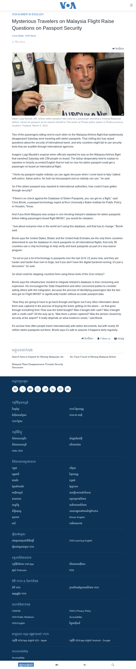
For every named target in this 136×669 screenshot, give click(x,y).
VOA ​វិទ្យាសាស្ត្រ (76, 409)
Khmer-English (77, 517)
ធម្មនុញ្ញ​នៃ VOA (19, 593)
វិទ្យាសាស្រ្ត (73, 474)
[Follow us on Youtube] (30, 389)
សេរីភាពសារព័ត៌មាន (78, 505)
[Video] (57, 665)
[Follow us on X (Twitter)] (22, 389)
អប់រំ (14, 523)
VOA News (30, 35)
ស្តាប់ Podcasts (19, 570)
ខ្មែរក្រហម (73, 486)
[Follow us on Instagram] (37, 389)
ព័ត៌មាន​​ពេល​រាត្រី (19, 444)
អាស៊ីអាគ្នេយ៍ (17, 492)
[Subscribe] (68, 389)
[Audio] (85, 665)
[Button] (118, 49)
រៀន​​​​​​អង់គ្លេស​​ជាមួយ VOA (23, 547)
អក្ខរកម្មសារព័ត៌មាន (77, 499)
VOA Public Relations (23, 617)
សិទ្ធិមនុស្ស (16, 511)
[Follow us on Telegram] (45, 389)
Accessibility (75, 617)
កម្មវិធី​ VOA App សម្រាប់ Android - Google (89, 640)
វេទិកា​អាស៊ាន (75, 444)
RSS (71, 570)
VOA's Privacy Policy (80, 611)
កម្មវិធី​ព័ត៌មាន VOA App (23, 564)
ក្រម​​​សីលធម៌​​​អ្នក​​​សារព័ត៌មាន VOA (84, 587)
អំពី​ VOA (16, 587)
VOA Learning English (80, 540)
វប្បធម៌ (72, 480)
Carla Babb (18, 35)
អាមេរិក (15, 480)
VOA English (18, 623)
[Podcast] (60, 389)
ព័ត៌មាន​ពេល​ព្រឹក (19, 438)
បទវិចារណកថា (75, 523)
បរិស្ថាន (72, 468)
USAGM (16, 611)
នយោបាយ (16, 499)
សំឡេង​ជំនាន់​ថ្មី (75, 438)
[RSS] (53, 389)
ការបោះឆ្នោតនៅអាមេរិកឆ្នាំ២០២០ (83, 511)
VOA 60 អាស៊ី (75, 415)
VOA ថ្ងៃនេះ (17, 421)
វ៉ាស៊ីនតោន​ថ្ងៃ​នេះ (19, 415)
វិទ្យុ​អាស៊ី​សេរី (74, 623)
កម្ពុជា (14, 468)
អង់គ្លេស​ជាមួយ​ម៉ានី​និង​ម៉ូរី (23, 540)
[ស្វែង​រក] (113, 665)
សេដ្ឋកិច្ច (15, 505)
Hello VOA (17, 451)
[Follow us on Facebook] (15, 389)
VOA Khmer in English (28, 14)
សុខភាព (15, 517)
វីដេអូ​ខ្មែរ (15, 409)
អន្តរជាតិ (15, 474)
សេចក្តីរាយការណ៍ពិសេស (80, 492)
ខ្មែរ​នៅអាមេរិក (18, 486)
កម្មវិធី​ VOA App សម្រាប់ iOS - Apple (29, 640)
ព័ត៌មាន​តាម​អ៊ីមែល (77, 564)
